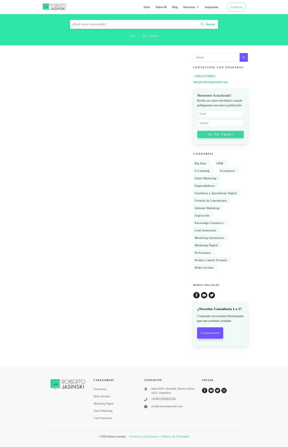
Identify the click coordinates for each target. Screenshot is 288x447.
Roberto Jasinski (51, 97)
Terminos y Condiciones (143, 436)
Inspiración (202, 215)
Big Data (200, 163)
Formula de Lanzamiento (211, 200)
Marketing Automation (209, 237)
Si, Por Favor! (220, 134)
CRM (220, 163)
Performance (203, 252)
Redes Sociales (204, 267)
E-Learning (202, 170)
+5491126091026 (163, 399)
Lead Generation (205, 230)
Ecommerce (227, 170)
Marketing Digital (206, 245)
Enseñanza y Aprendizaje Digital (216, 193)
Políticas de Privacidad (175, 436)
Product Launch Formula (211, 260)
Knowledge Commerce (209, 223)
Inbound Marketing (207, 208)
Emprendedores (205, 185)
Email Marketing (205, 178)
